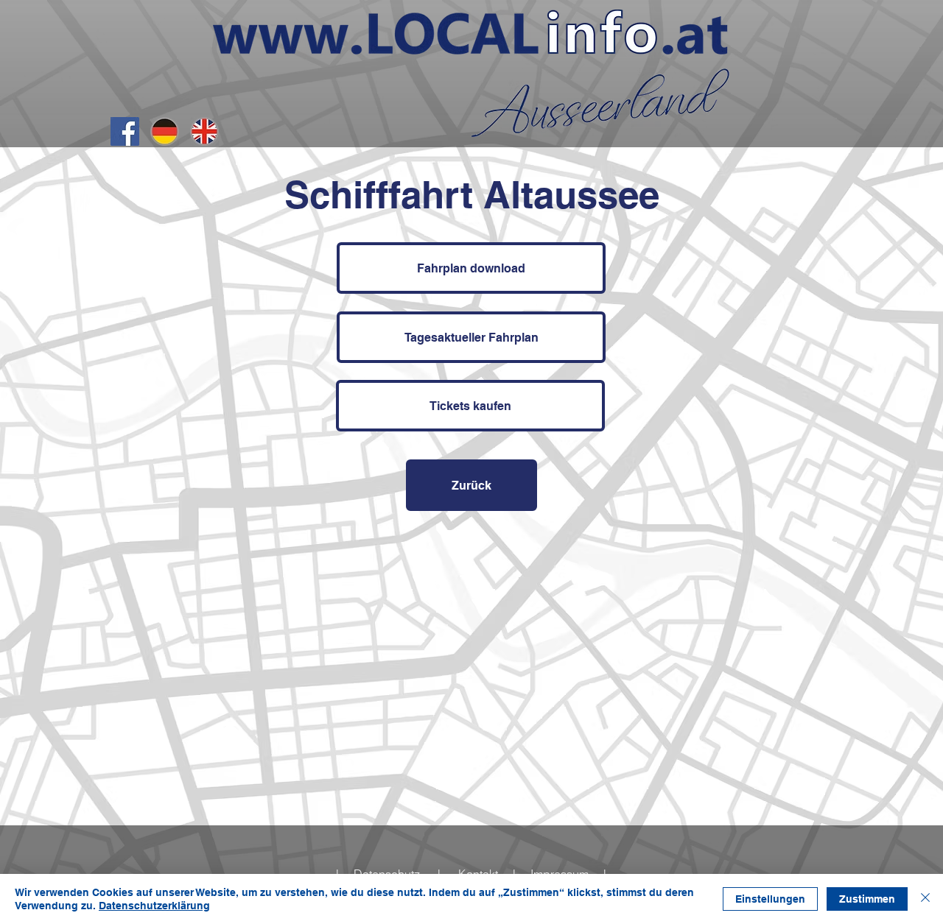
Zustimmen (867, 899)
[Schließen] (925, 899)
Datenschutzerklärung (154, 905)
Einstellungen (770, 899)
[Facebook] (125, 131)
